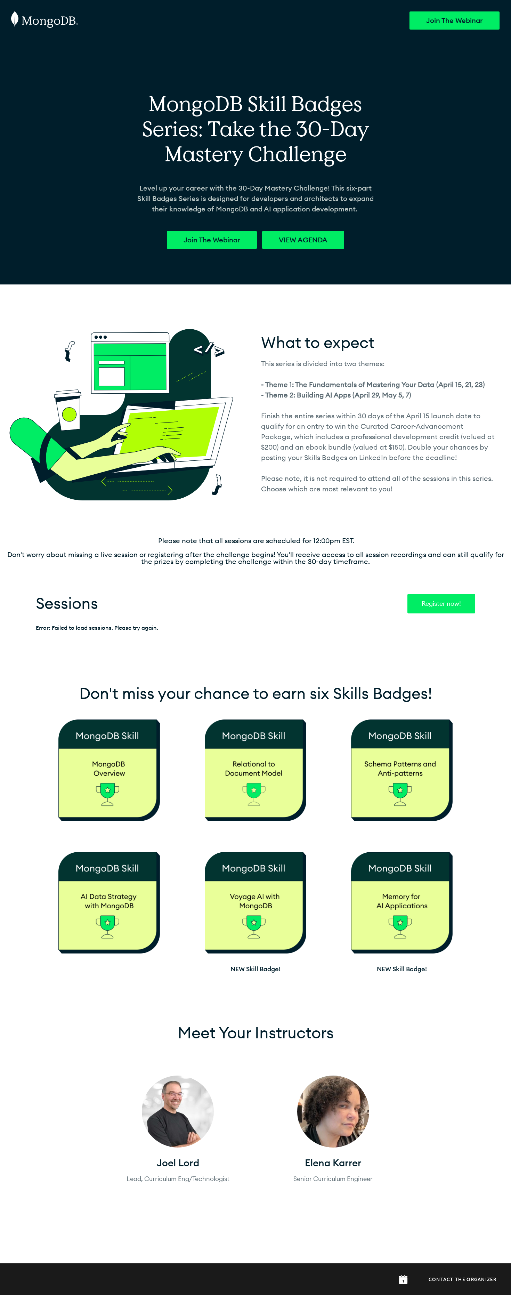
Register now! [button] (441, 604)
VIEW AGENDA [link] (303, 239)
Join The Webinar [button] (454, 20)
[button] (403, 1279)
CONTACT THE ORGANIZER (462, 1280)
